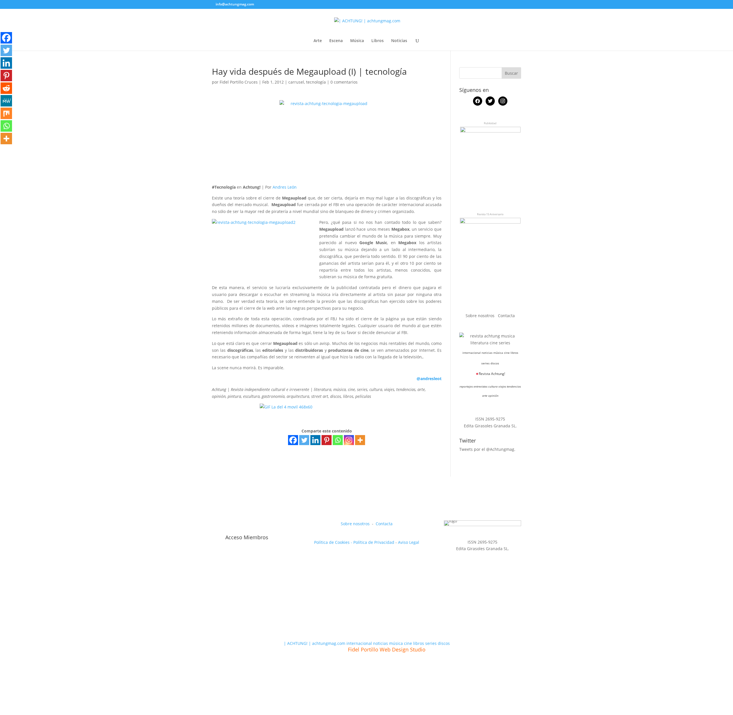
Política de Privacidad (373, 542)
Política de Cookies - (333, 542)
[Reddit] (6, 88)
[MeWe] (6, 100)
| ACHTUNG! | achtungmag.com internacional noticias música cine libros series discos (367, 643)
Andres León (285, 187)
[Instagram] (349, 440)
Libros (377, 41)
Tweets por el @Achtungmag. (487, 449)
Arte (318, 41)
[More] (360, 440)
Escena (336, 41)
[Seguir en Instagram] (242, 525)
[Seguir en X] (229, 525)
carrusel (296, 82)
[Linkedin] (315, 440)
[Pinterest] (327, 440)
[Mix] (6, 113)
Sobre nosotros (481, 315)
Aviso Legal (408, 542)
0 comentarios (344, 82)
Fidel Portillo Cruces (239, 82)
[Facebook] (293, 440)
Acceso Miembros (246, 537)
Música (357, 41)
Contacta (506, 315)
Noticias (399, 41)
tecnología (316, 82)
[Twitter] (304, 440)
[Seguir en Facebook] (216, 525)
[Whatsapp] (338, 440)
